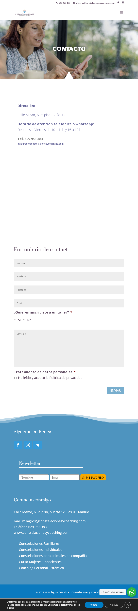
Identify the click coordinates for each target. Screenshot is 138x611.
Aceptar (94, 604)
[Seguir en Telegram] (37, 445)
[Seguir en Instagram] (28, 445)
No (29, 320)
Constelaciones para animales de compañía (53, 555)
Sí (19, 320)
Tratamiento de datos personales (45, 372)
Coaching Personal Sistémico (41, 568)
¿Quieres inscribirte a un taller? (43, 312)
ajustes (10, 607)
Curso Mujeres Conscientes (40, 561)
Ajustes (114, 604)
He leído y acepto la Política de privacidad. (50, 377)
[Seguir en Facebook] (18, 445)
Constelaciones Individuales (40, 549)
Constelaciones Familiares (39, 543)
